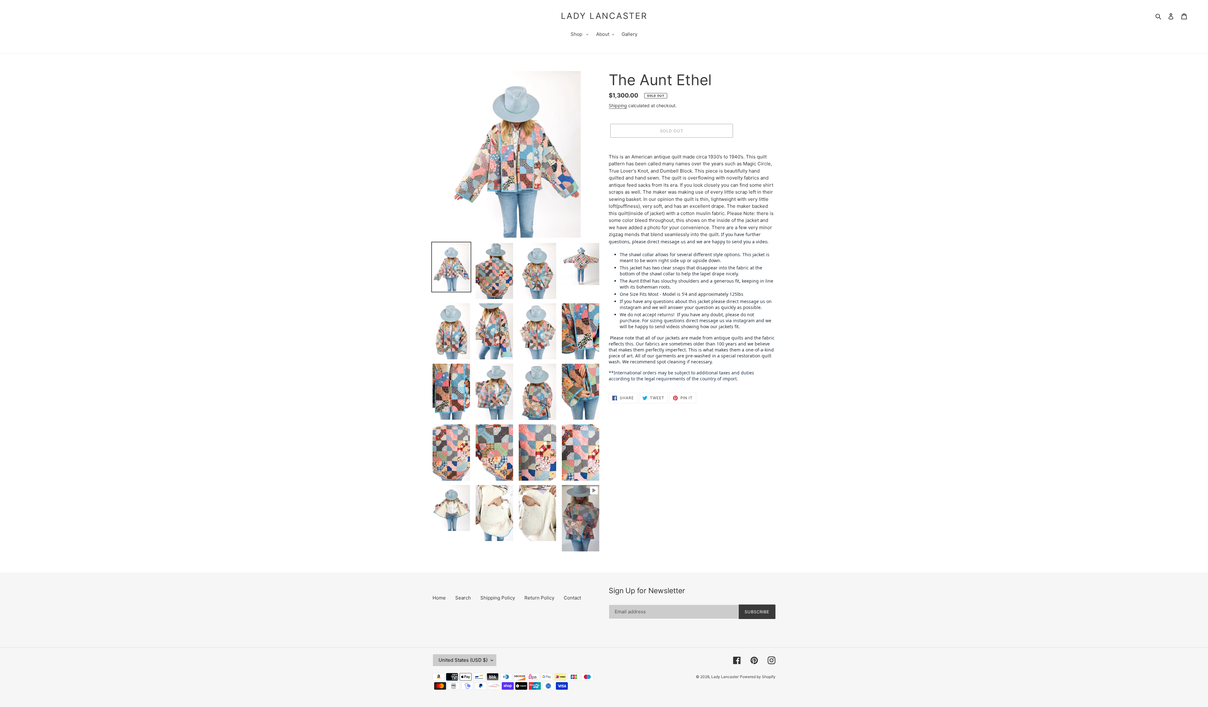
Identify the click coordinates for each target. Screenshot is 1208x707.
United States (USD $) (463, 660)
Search (463, 598)
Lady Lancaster (604, 16)
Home (439, 598)
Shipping (618, 105)
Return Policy (539, 598)
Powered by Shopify (757, 676)
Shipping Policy (497, 598)
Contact (572, 598)
